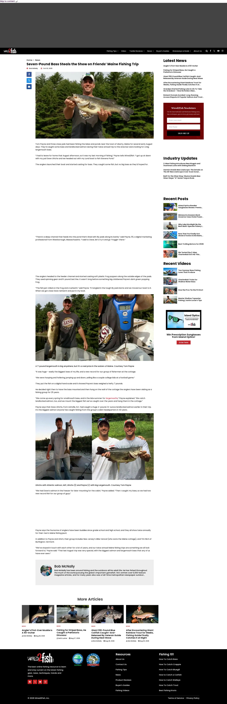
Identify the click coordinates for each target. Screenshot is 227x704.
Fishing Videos (122, 690)
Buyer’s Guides (162, 51)
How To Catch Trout (168, 685)
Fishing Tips (112, 51)
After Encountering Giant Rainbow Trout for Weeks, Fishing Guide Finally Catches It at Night (182, 84)
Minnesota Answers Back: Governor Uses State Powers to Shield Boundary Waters (190, 217)
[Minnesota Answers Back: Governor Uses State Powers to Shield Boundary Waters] (170, 216)
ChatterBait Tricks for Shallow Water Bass (187, 280)
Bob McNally (64, 566)
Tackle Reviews (136, 51)
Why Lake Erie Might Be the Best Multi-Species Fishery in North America (190, 226)
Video (123, 51)
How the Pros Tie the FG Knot (190, 290)
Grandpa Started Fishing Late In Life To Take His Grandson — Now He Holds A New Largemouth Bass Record (182, 91)
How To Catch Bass (168, 659)
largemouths (112, 398)
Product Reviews (123, 680)
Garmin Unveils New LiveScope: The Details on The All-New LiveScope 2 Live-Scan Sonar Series (183, 172)
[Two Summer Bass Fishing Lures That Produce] (170, 272)
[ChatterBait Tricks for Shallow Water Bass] (170, 281)
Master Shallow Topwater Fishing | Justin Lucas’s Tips (190, 299)
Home (29, 60)
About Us (198, 51)
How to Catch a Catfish (170, 674)
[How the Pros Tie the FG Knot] (170, 290)
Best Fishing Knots (167, 690)
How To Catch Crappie (170, 664)
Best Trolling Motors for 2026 (191, 244)
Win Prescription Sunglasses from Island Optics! (184, 336)
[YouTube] (40, 682)
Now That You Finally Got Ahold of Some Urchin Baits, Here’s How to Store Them (190, 236)
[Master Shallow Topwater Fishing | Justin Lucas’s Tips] (170, 300)
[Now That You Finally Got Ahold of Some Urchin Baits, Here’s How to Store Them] (170, 235)
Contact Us (121, 664)
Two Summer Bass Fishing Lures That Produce (189, 271)
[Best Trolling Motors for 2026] (170, 244)
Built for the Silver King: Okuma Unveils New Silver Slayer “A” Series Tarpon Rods (181, 177)
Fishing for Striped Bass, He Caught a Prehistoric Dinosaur (179, 71)
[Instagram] (45, 682)
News (149, 51)
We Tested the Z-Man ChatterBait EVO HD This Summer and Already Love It (190, 254)
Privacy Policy (192, 698)
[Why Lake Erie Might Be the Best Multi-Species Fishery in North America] (170, 225)
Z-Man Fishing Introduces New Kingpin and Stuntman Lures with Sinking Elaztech (181, 164)
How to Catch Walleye (169, 680)
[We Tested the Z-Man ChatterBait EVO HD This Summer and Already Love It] (170, 254)
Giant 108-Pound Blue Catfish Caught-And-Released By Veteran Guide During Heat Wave (183, 77)
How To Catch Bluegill (169, 669)
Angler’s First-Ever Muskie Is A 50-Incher (180, 66)
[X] (35, 682)
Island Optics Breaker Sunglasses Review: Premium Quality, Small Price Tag (190, 207)
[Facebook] (30, 682)
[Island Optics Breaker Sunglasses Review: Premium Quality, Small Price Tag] (170, 207)
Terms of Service (176, 698)
